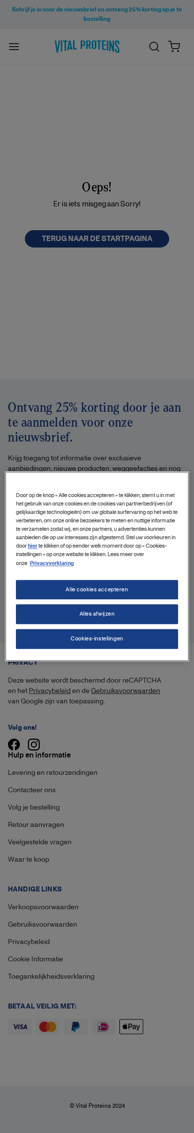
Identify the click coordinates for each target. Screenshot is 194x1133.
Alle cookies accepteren (97, 589)
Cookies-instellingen (97, 638)
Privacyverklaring (52, 563)
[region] (97, 566)
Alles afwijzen (97, 614)
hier (32, 546)
